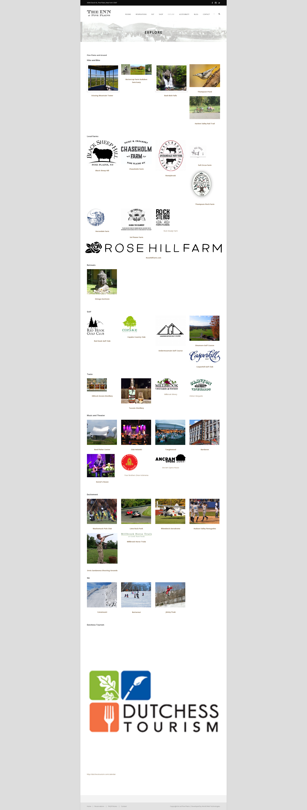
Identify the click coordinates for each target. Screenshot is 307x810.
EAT (152, 14)
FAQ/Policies (112, 806)
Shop (161, 14)
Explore (171, 14)
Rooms (128, 14)
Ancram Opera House (170, 467)
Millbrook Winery (170, 394)
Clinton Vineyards (196, 396)
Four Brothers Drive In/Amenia (136, 475)
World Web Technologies (211, 806)
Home (89, 806)
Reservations (141, 14)
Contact (206, 14)
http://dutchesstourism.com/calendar (101, 774)
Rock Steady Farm (171, 231)
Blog (196, 14)
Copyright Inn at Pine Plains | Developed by (186, 806)
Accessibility (184, 14)
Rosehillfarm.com (153, 258)
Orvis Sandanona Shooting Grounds (102, 570)
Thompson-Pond (205, 92)
